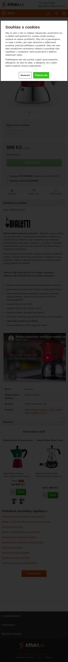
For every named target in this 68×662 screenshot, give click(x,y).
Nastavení (25, 75)
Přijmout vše (41, 75)
